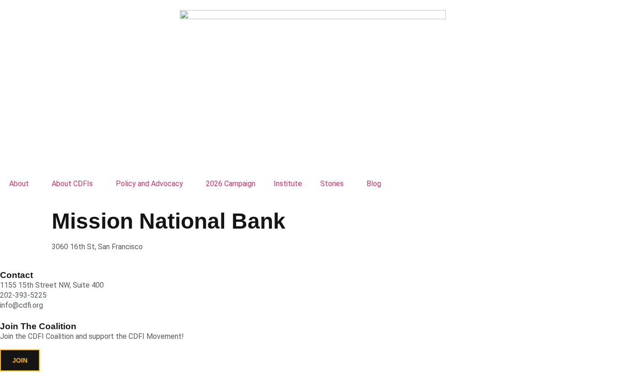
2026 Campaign (230, 183)
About (19, 183)
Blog (373, 183)
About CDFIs (72, 183)
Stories (332, 183)
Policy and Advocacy (149, 183)
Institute (288, 183)
